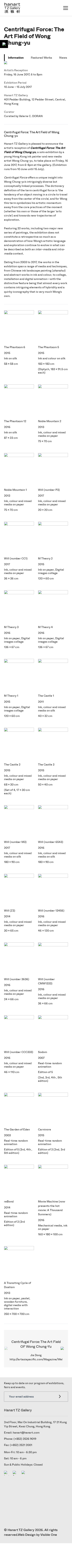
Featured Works (41, 57)
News (63, 57)
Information (16, 57)
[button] (63, 1348)
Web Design (26, 1535)
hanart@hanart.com (26, 1432)
